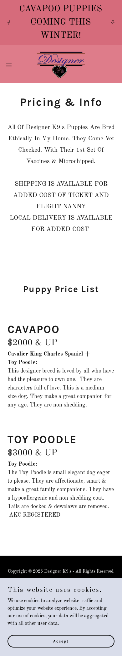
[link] (61, 63)
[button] (11, 64)
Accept (61, 641)
